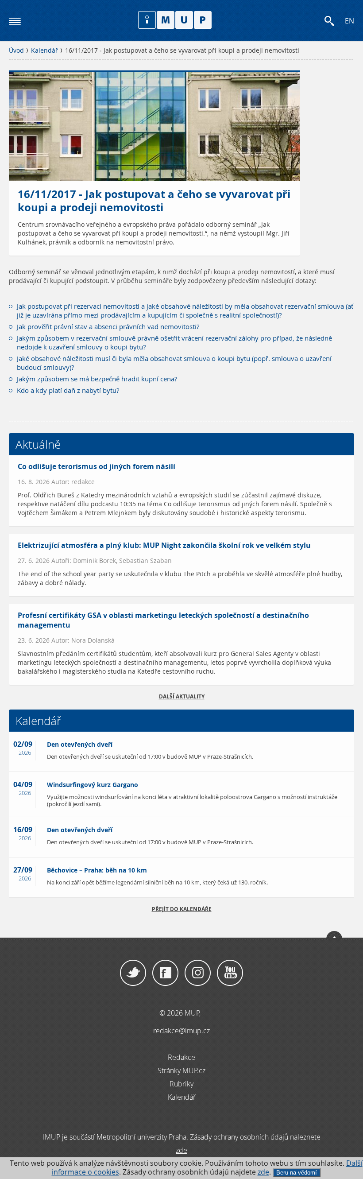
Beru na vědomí (296, 1172)
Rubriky (181, 1084)
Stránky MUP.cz (181, 1070)
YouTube (230, 973)
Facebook (165, 973)
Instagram (198, 973)
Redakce (181, 1057)
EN (349, 21)
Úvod (16, 50)
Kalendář (44, 50)
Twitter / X (133, 973)
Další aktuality (182, 696)
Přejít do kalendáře (182, 909)
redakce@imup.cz (181, 1031)
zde (263, 1172)
